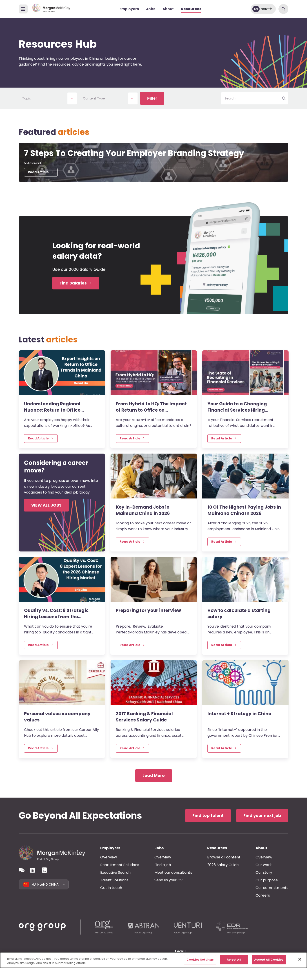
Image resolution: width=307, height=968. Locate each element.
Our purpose (267, 880)
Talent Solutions (114, 880)
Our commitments (272, 887)
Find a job (162, 864)
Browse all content (223, 857)
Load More (153, 775)
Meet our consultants (173, 872)
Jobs (150, 8)
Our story (264, 872)
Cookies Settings (200, 959)
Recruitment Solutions (119, 864)
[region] (153, 960)
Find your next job (262, 815)
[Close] (300, 959)
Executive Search (115, 872)
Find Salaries (73, 283)
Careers (263, 895)
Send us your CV (168, 880)
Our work (264, 864)
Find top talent (208, 815)
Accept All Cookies (268, 959)
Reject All (234, 959)
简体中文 (266, 9)
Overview (108, 857)
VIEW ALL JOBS (46, 505)
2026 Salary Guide (223, 864)
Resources (191, 8)
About (168, 8)
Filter (152, 98)
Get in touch (111, 887)
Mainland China (45, 884)
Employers (129, 8)
